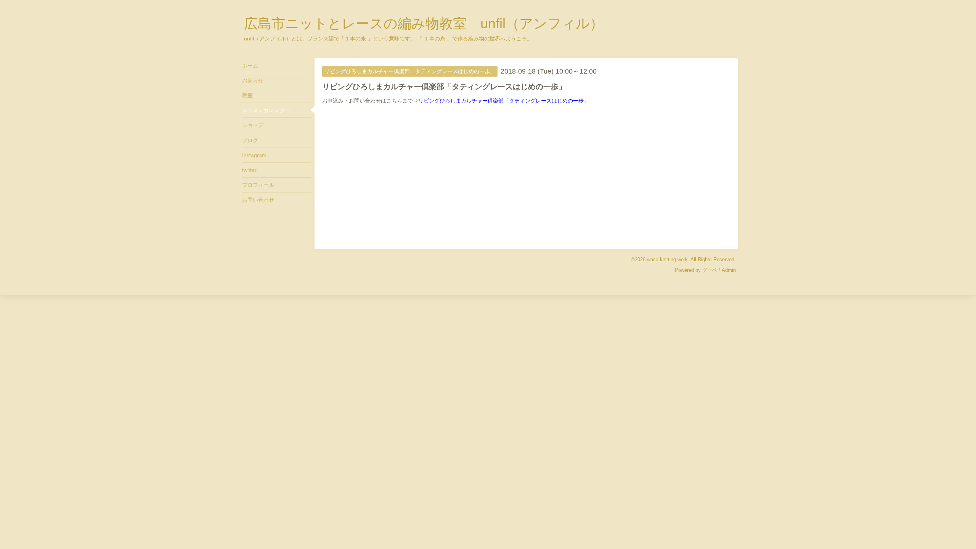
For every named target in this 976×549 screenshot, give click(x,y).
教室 (247, 95)
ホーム (250, 66)
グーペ (709, 270)
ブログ (250, 140)
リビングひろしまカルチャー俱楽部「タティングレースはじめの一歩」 (503, 101)
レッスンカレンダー (266, 110)
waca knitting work (667, 259)
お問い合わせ (258, 200)
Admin (729, 270)
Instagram (254, 155)
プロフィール (258, 185)
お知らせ (252, 80)
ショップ (252, 125)
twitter (249, 170)
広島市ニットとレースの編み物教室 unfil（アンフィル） (424, 23)
